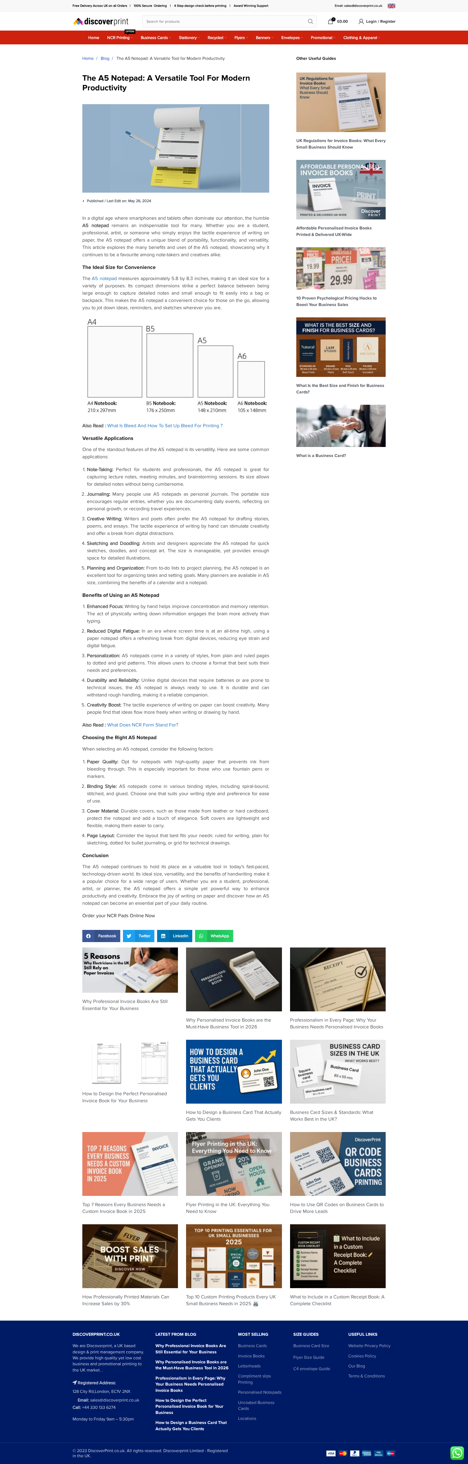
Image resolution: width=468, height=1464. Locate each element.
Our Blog (356, 1366)
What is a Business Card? (321, 455)
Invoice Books (251, 1356)
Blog (105, 58)
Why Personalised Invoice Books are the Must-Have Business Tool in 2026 (192, 1365)
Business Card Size (311, 1345)
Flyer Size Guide (308, 1357)
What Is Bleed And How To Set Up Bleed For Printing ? (165, 426)
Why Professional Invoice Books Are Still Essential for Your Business (190, 1348)
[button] (101, 936)
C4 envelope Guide (311, 1368)
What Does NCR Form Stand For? (142, 725)
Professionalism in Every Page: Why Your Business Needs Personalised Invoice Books (190, 1384)
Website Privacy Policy (369, 1345)
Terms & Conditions (366, 1376)
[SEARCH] (310, 21)
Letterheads (249, 1366)
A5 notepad (104, 278)
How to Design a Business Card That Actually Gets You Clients (191, 1425)
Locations (247, 1418)
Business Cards (252, 1345)
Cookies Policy (362, 1356)
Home (88, 58)
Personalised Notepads (259, 1392)
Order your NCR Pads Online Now (118, 916)
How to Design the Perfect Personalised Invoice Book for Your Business (189, 1406)
